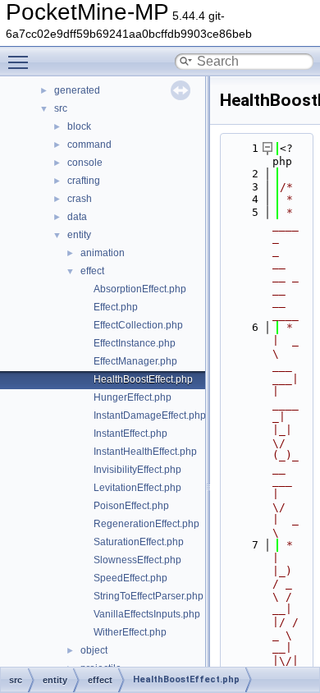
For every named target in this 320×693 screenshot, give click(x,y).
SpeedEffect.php (130, 578)
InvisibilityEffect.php (137, 469)
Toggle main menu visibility (21, 61)
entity (79, 235)
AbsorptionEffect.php (140, 289)
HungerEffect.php (132, 397)
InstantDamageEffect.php (150, 415)
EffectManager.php (135, 361)
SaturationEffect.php (139, 542)
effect (92, 271)
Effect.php (116, 307)
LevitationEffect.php (137, 487)
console (85, 162)
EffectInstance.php (135, 343)
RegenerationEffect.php (146, 524)
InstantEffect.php (130, 433)
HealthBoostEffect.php (143, 379)
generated (77, 90)
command (89, 144)
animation (102, 253)
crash (79, 198)
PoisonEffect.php (131, 506)
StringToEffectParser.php (148, 596)
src (60, 108)
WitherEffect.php (130, 632)
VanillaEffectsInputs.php (147, 614)
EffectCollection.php (138, 325)
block (79, 126)
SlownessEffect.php (137, 560)
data (77, 217)
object (93, 650)
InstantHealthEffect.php (145, 451)
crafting (83, 180)
